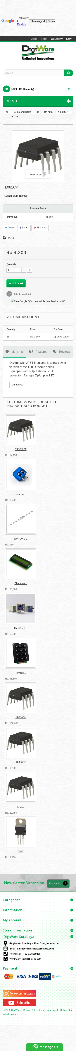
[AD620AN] (20, 697)
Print (11, 238)
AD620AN (20, 717)
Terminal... (20, 494)
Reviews (64, 351)
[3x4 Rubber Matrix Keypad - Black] (20, 653)
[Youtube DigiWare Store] (19, 1002)
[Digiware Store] (38, 52)
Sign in (34, 39)
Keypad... (20, 672)
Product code (10, 196)
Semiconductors (22, 112)
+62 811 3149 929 (31, 959)
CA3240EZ (21, 449)
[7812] (20, 832)
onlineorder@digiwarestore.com (35, 948)
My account (12, 920)
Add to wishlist (22, 294)
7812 (20, 851)
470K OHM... (21, 538)
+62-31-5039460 (31, 953)
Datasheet (17, 384)
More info (17, 351)
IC (38, 112)
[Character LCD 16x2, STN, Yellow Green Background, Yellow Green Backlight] (20, 563)
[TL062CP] (20, 742)
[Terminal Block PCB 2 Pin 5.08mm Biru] (20, 474)
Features (41, 351)
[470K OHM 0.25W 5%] (20, 519)
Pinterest (41, 227)
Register (43, 39)
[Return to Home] (6, 112)
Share (24, 227)
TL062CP (21, 762)
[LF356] (20, 787)
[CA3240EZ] (20, 429)
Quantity (11, 264)
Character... (21, 583)
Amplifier (63, 112)
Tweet (10, 227)
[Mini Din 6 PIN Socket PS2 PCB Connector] (20, 608)
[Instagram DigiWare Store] (19, 993)
